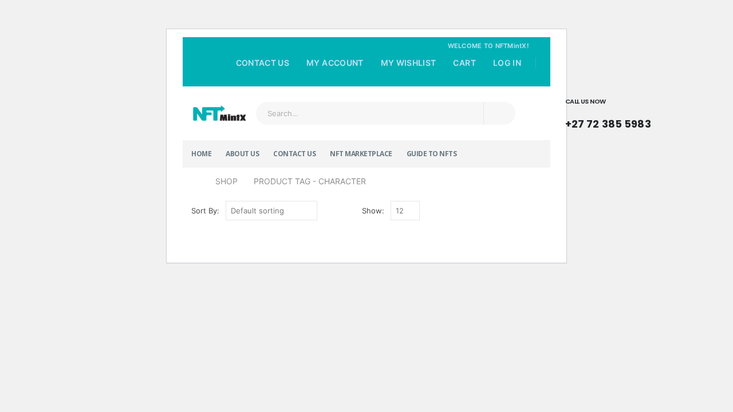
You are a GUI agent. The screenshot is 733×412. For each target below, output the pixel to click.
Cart (464, 63)
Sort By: (205, 210)
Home (201, 154)
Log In (507, 63)
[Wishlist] (712, 113)
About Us (242, 154)
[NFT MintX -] (219, 113)
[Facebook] (501, 79)
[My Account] (681, 113)
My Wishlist (408, 63)
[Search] (499, 113)
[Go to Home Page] (195, 181)
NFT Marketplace (361, 154)
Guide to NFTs (432, 154)
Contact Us (263, 63)
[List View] (444, 210)
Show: (373, 210)
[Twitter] (518, 79)
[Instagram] (534, 79)
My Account (335, 63)
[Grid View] (430, 210)
